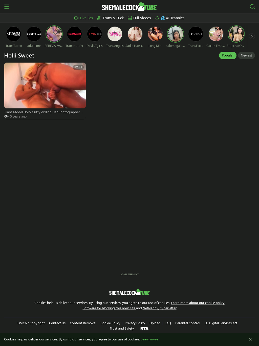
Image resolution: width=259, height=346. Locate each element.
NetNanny (150, 308)
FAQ (168, 323)
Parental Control (187, 323)
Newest (246, 55)
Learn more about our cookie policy (198, 302)
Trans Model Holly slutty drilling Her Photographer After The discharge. (44, 112)
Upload (154, 323)
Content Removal (83, 323)
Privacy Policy (135, 323)
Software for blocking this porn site (109, 308)
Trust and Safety (122, 328)
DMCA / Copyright (31, 323)
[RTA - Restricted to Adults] (144, 328)
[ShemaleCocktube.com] (129, 6)
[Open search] (252, 6)
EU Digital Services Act (220, 323)
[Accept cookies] (250, 339)
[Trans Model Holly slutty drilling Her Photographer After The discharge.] (45, 91)
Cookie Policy (110, 323)
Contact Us (57, 323)
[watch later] (10, 69)
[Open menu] (6, 6)
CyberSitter (168, 308)
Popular (228, 55)
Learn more (149, 339)
